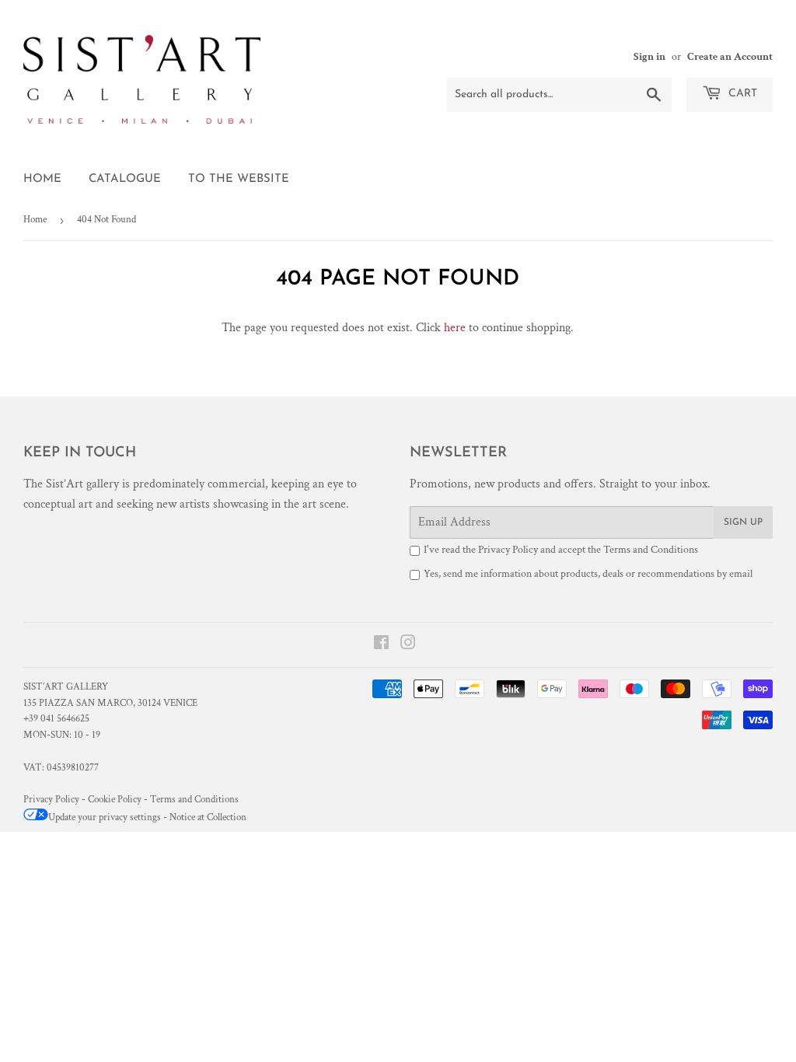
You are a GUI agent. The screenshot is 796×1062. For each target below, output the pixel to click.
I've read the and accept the (561, 550)
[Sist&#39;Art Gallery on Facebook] (381, 645)
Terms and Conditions (650, 550)
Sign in (649, 57)
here (455, 328)
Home (42, 179)
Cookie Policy (114, 799)
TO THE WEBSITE (238, 179)
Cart (741, 94)
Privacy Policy (508, 550)
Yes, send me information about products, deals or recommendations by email (588, 574)
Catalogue (125, 179)
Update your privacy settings (104, 817)
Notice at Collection (207, 817)
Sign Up (743, 522)
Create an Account (730, 57)
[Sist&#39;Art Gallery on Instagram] (408, 645)
